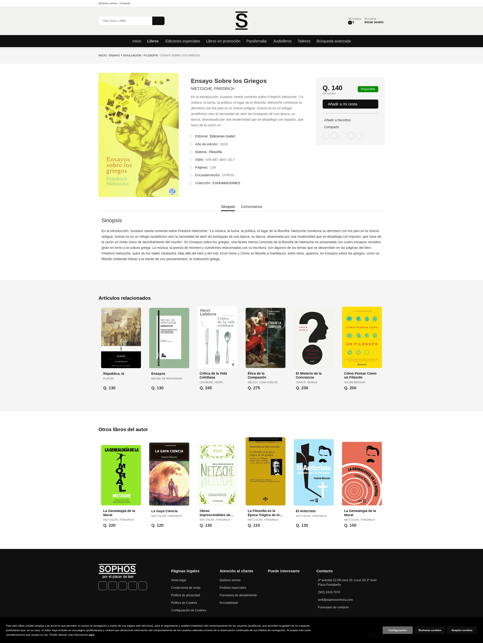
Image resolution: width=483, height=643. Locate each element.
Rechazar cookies (429, 630)
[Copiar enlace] (359, 135)
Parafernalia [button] (256, 41)
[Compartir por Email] (351, 135)
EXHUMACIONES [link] (226, 183)
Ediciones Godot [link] (222, 136)
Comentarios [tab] (251, 207)
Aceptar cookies (461, 630)
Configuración (397, 630)
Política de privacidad (185, 595)
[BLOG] (142, 586)
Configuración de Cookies (188, 610)
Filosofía (151, 55)
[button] (355, 21)
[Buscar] (158, 21)
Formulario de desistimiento (238, 595)
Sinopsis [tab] (228, 207)
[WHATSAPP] (132, 586)
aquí (91, 634)
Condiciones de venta (185, 587)
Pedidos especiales (233, 587)
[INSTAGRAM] (122, 586)
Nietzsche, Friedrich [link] (212, 89)
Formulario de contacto (333, 607)
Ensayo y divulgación (125, 55)
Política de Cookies (184, 602)
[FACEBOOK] (102, 586)
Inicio (102, 55)
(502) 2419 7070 (329, 592)
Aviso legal (178, 580)
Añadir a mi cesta (342, 104)
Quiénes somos (107, 3)
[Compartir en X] (334, 135)
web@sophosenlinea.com (335, 599)
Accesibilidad (229, 602)
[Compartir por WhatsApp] (342, 135)
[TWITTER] (112, 586)
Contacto (125, 3)
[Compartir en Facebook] (326, 135)
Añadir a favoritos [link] (337, 120)
